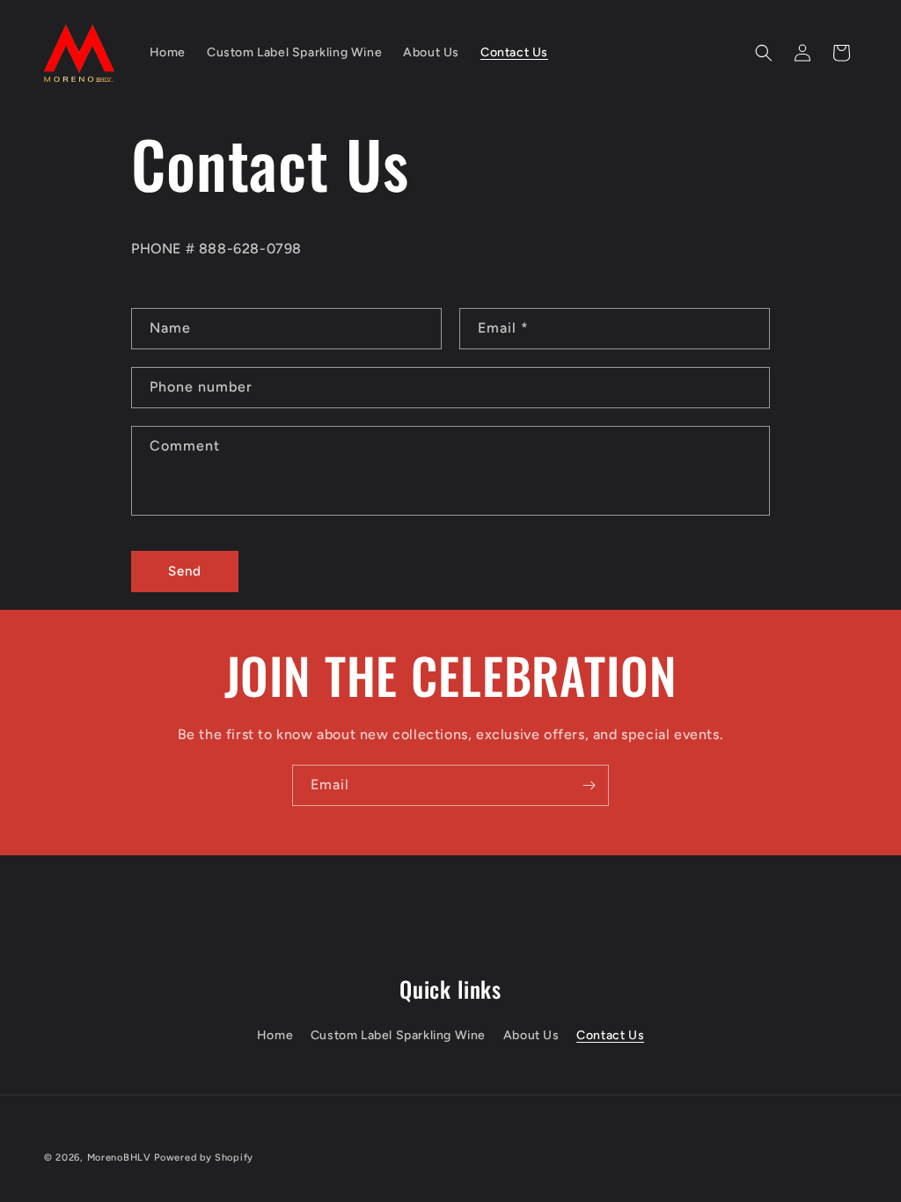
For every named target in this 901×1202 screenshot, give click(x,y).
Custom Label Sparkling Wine (398, 1035)
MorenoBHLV (119, 1157)
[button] (763, 52)
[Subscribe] (588, 785)
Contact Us (610, 1035)
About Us (531, 1035)
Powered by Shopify (203, 1157)
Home (275, 1035)
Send (184, 571)
